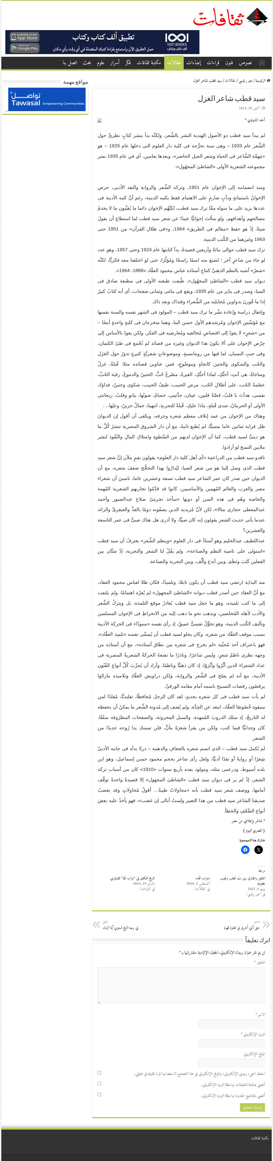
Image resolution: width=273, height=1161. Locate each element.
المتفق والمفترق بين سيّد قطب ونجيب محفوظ (242, 881)
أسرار (115, 63)
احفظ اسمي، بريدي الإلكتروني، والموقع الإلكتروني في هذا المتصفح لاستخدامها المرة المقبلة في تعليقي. (199, 1074)
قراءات (213, 63)
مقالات (174, 63)
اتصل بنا (70, 63)
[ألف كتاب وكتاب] (102, 42)
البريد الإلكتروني (253, 1034)
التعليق (259, 962)
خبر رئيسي (245, 80)
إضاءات (193, 63)
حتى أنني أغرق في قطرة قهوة (242, 925)
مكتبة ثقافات (149, 63)
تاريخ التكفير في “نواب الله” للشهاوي (132, 878)
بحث (87, 63)
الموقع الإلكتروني (254, 1054)
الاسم (260, 1014)
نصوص (245, 63)
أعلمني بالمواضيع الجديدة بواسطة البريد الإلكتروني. (233, 1095)
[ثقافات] (230, 15)
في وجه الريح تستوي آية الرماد (120, 925)
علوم (101, 63)
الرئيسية (262, 62)
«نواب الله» (202, 878)
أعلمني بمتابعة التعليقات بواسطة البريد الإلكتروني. (233, 1085)
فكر (128, 63)
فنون (229, 63)
